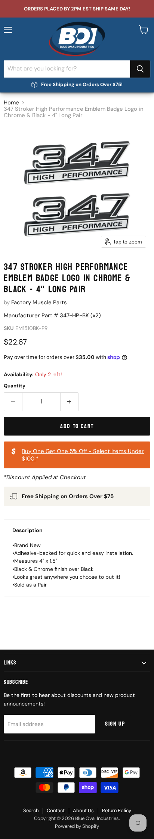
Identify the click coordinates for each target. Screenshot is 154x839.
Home (11, 103)
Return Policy (116, 810)
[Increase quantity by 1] (70, 401)
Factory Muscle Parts (39, 302)
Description (27, 530)
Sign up (115, 724)
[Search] (140, 69)
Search (30, 810)
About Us (83, 810)
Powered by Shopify (77, 826)
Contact (56, 810)
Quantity (14, 386)
